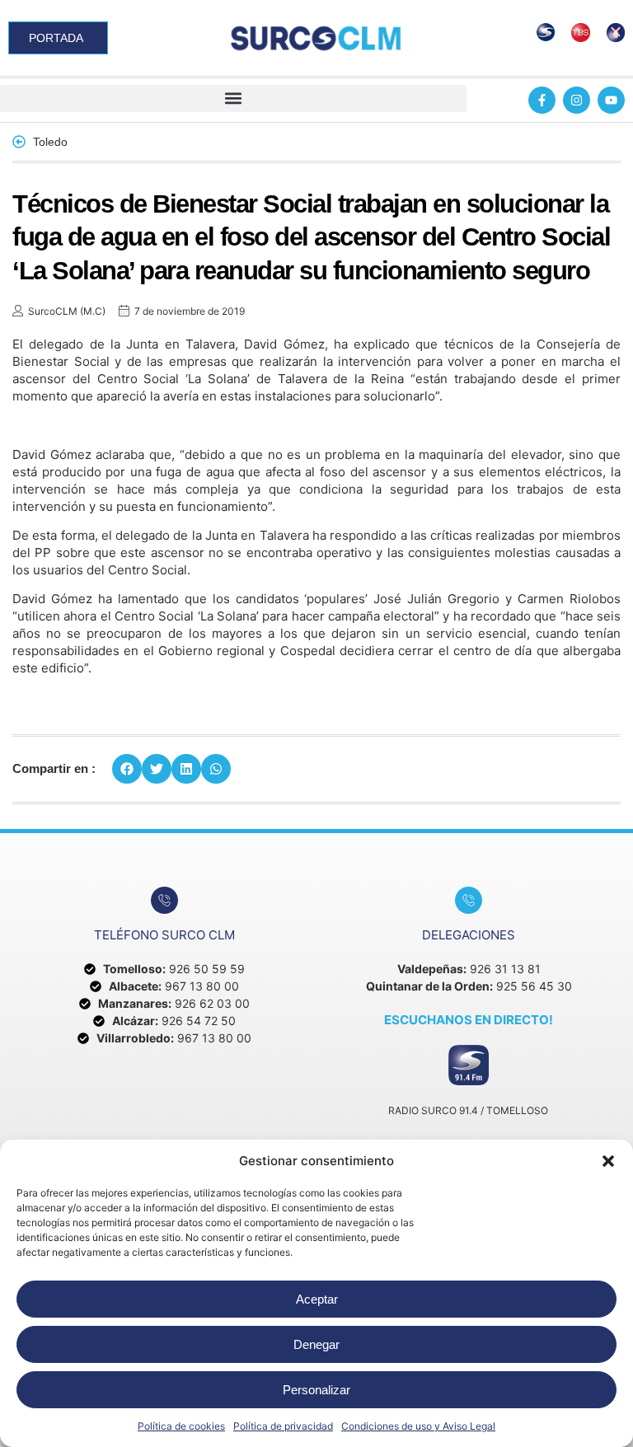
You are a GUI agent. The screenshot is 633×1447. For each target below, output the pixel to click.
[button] (608, 1161)
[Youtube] (611, 100)
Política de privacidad (283, 1426)
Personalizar (316, 1390)
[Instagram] (576, 100)
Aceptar (317, 1299)
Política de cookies (181, 1426)
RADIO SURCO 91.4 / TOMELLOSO (468, 1110)
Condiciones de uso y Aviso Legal (418, 1426)
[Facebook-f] (542, 100)
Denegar (316, 1344)
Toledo (50, 141)
